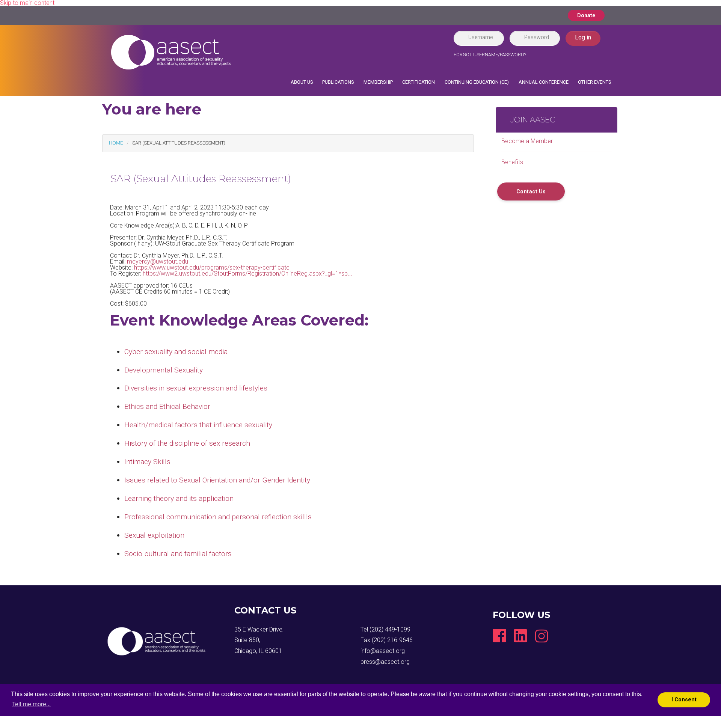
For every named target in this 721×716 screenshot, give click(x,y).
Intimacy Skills (147, 461)
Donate (586, 15)
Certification (418, 82)
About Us (302, 82)
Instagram (541, 635)
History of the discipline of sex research (187, 443)
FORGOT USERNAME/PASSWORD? (490, 54)
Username (480, 37)
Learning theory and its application (179, 498)
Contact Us (531, 191)
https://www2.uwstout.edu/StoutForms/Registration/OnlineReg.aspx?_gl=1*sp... (247, 273)
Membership (378, 82)
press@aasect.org (385, 661)
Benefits (512, 162)
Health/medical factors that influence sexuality (198, 425)
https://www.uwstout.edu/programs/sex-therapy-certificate (212, 267)
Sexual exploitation (154, 535)
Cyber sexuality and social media (176, 351)
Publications (338, 82)
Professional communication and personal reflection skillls (218, 517)
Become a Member (527, 141)
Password (536, 37)
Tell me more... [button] (31, 704)
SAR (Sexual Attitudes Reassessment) (178, 143)
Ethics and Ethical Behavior (167, 406)
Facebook (499, 635)
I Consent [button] (684, 699)
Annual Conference (544, 82)
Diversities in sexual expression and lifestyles (195, 388)
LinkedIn (520, 635)
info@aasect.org (382, 650)
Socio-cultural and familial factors (178, 553)
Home (116, 143)
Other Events (594, 82)
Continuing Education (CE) (477, 82)
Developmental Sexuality (163, 370)
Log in (583, 37)
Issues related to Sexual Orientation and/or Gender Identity (217, 480)
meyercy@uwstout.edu (157, 261)
